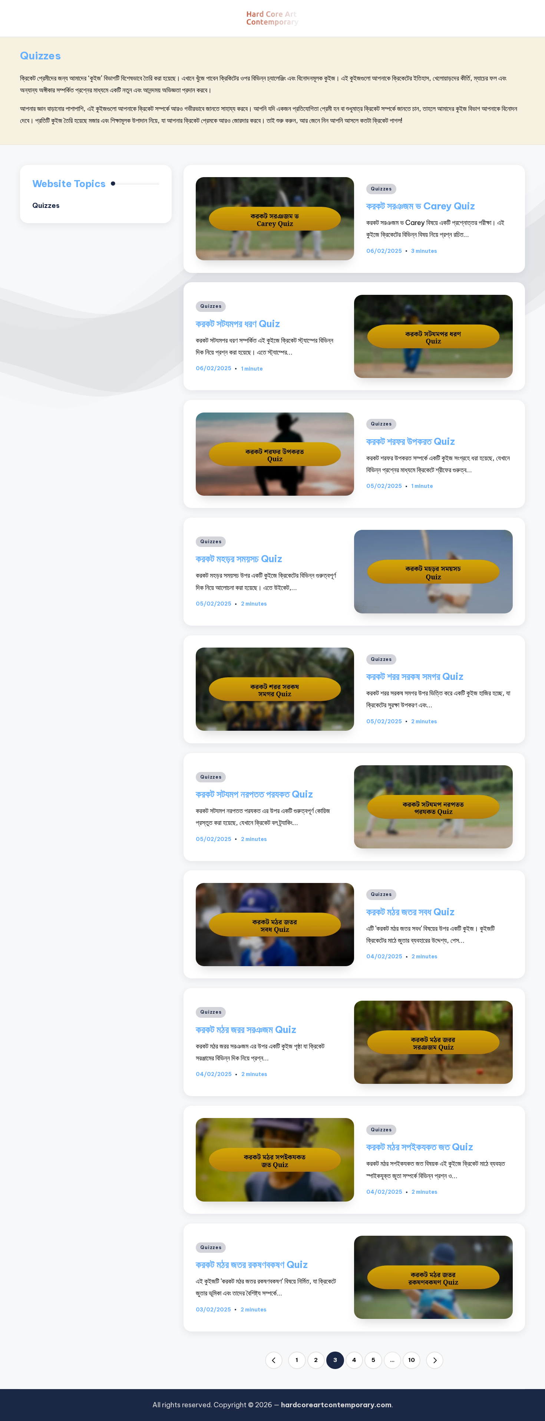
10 (411, 1359)
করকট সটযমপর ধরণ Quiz (238, 323)
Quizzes (381, 189)
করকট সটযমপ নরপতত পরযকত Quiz (254, 794)
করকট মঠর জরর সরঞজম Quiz (246, 1029)
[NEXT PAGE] (435, 1360)
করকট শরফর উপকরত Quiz (410, 441)
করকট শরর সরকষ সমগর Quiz (414, 676)
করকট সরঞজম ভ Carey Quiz (420, 206)
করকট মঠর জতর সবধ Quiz (410, 912)
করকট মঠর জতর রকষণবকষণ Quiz (252, 1264)
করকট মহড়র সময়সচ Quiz (239, 559)
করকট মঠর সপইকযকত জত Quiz (419, 1147)
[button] (274, 1360)
